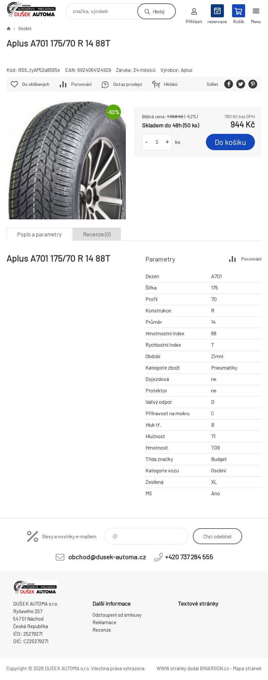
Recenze (101, 630)
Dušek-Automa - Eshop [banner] (35, 9)
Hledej (158, 11)
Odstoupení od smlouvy (117, 615)
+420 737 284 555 (189, 557)
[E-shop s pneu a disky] (8, 28)
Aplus (187, 70)
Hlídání (170, 84)
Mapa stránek (247, 668)
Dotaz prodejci (127, 84)
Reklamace (104, 622)
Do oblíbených (35, 84)
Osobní (24, 28)
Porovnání (81, 84)
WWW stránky (171, 668)
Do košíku (230, 142)
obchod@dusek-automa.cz (107, 557)
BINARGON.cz (214, 668)
